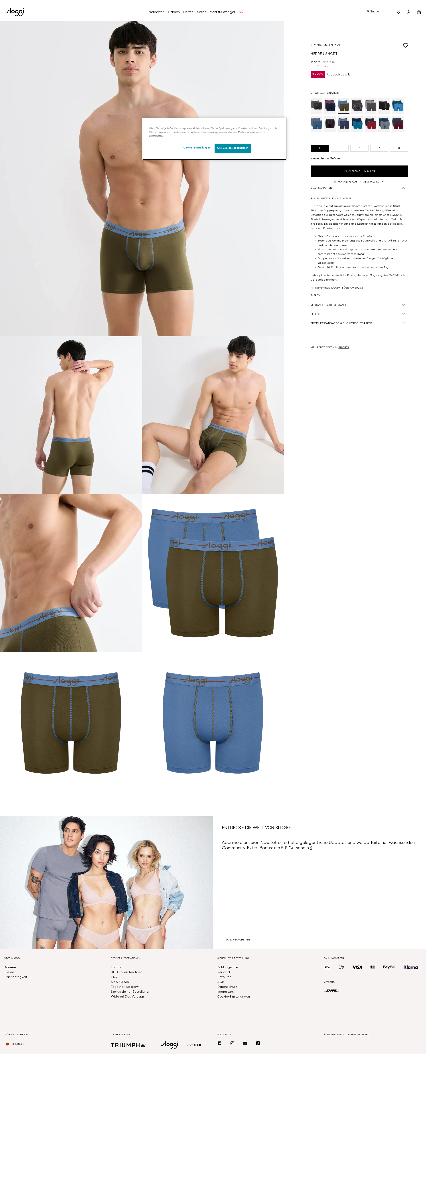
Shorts (344, 347)
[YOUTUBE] (245, 1043)
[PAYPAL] (389, 967)
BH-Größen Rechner (126, 972)
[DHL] (331, 990)
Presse (9, 972)
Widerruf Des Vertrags (128, 996)
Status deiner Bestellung (130, 991)
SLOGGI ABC (120, 982)
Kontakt (117, 967)
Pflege (315, 314)
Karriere (10, 967)
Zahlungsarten (228, 967)
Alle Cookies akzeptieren (232, 148)
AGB (220, 982)
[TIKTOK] (258, 1043)
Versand (223, 972)
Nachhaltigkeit (15, 977)
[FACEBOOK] (219, 1043)
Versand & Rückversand (328, 305)
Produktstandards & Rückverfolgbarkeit (342, 323)
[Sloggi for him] (193, 1045)
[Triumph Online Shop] (128, 1045)
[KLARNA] (411, 967)
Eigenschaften (321, 188)
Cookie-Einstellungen (233, 996)
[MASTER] (372, 967)
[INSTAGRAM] (232, 1043)
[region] (214, 139)
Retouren (224, 977)
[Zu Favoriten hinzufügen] (374, 45)
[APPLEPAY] (327, 967)
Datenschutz (227, 986)
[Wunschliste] (398, 12)
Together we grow (125, 986)
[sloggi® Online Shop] (16, 12)
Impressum (225, 991)
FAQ (114, 977)
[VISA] (357, 967)
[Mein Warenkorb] (419, 12)
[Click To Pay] (341, 967)
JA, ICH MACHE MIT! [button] (237, 939)
